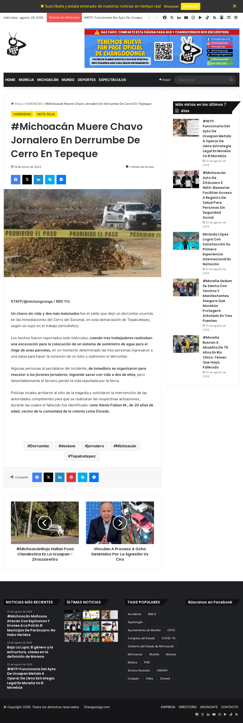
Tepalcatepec (83, 456)
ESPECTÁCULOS (112, 80)
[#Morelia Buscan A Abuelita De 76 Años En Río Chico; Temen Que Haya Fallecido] (186, 344)
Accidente (134, 614)
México (132, 662)
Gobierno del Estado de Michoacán (151, 646)
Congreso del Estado (141, 638)
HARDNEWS (33, 104)
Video (149, 678)
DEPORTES (87, 80)
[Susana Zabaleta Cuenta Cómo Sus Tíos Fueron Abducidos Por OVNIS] (109, 625)
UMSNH (162, 670)
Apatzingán (135, 622)
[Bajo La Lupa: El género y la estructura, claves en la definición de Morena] (91, 614)
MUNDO (68, 80)
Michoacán (126, 446)
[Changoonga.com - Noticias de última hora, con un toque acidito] (15, 44)
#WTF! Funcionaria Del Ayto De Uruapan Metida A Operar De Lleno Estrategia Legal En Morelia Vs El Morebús (217, 138)
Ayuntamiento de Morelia (144, 630)
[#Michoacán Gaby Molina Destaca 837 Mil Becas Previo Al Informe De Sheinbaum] (109, 637)
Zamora (165, 678)
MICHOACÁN (47, 80)
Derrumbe (39, 446)
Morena (171, 654)
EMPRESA (168, 707)
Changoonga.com (97, 707)
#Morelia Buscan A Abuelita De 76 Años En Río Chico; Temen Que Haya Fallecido (215, 352)
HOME (10, 80)
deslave (68, 446)
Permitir (190, 6)
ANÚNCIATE (209, 707)
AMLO (152, 614)
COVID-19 (168, 638)
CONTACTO (229, 707)
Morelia (154, 654)
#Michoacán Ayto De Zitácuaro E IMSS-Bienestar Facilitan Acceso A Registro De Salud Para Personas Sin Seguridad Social (217, 195)
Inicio (18, 104)
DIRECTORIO (188, 707)
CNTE (171, 630)
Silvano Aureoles (139, 670)
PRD (147, 662)
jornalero (95, 446)
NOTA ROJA (46, 114)
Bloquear (171, 6)
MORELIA (26, 80)
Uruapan (133, 678)
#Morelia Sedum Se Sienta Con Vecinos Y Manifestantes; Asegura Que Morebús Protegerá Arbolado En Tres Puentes (217, 301)
